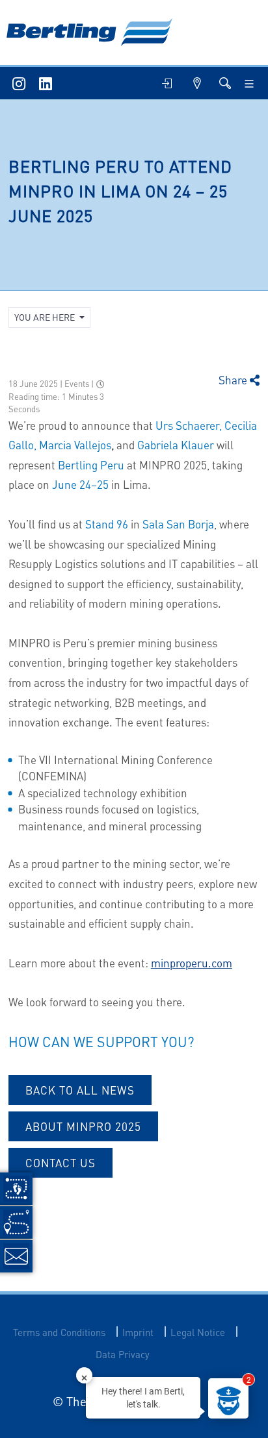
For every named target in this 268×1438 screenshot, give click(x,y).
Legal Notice (197, 1332)
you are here (45, 317)
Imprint (138, 1332)
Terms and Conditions (59, 1332)
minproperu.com (191, 963)
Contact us (60, 1163)
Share (234, 380)
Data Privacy (123, 1354)
